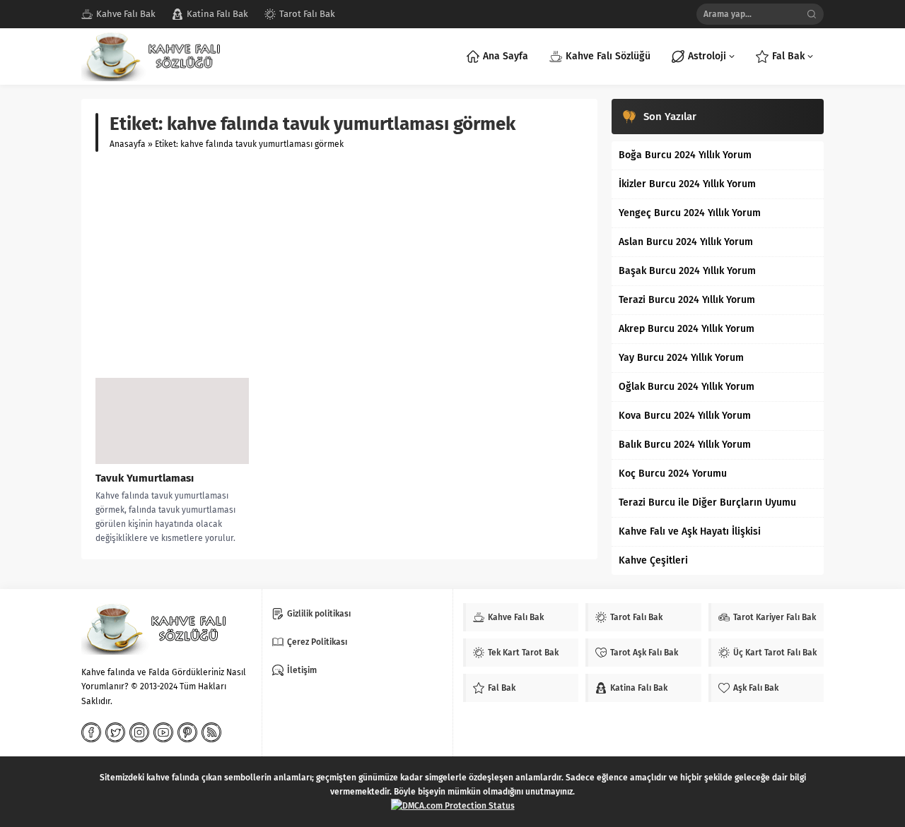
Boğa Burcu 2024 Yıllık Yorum (685, 155)
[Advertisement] (339, 265)
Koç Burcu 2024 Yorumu (673, 474)
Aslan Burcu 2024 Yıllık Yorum (686, 242)
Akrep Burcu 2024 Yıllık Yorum (686, 329)
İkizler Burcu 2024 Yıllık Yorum (687, 184)
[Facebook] (91, 732)
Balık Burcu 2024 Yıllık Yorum (685, 445)
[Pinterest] (187, 732)
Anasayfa (128, 144)
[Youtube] (163, 732)
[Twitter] (115, 732)
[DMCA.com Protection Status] (453, 806)
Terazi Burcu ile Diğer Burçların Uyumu (707, 502)
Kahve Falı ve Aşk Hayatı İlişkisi (690, 531)
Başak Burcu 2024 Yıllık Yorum (687, 271)
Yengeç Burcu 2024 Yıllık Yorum (690, 213)
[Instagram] (139, 732)
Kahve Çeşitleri (653, 560)
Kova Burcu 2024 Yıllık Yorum (685, 416)
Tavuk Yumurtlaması (144, 478)
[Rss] (211, 732)
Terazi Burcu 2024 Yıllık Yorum (687, 300)
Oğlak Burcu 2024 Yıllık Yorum (686, 387)
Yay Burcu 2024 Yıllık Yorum (681, 358)
